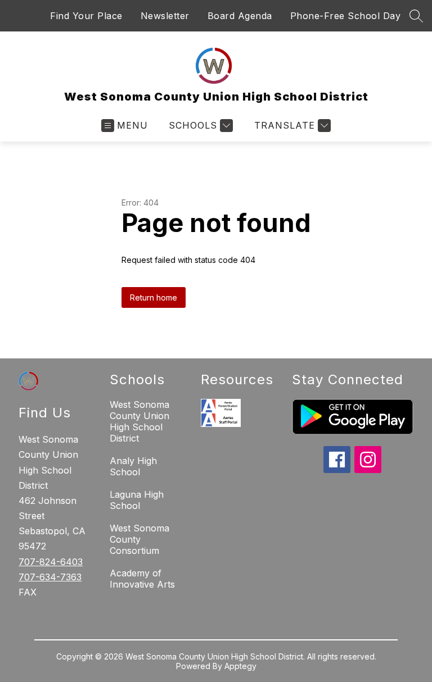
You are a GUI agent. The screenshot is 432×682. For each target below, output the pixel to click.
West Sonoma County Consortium (139, 539)
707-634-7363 (50, 577)
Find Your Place (86, 15)
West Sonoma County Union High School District (139, 421)
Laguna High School (137, 500)
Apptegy (240, 666)
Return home (153, 297)
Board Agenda (240, 15)
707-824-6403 (51, 561)
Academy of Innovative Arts (142, 578)
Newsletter (165, 15)
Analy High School (133, 466)
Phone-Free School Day (345, 15)
